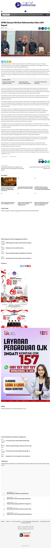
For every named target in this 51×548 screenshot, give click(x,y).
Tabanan (8, 502)
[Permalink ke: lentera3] (2, 28)
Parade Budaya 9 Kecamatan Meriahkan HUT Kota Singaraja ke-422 (39, 167)
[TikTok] (28, 266)
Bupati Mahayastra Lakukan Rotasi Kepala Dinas (18, 493)
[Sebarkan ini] (39, 28)
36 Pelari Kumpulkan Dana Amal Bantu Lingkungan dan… (14, 437)
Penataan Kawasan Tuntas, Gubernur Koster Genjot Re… (19, 258)
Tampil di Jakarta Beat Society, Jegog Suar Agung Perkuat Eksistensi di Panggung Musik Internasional (8, 188)
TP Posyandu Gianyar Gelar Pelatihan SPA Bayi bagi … (18, 440)
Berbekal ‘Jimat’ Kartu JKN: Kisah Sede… (15, 248)
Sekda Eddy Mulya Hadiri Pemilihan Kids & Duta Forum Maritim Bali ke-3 (25, 188)
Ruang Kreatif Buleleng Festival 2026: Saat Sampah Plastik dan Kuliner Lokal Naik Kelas (41, 204)
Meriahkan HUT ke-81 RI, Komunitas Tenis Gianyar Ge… (18, 456)
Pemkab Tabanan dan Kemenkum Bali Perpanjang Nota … (20, 514)
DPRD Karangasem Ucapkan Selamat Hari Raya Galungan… (19, 242)
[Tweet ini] (42, 28)
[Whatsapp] (7, 62)
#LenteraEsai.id (5, 156)
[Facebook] (2, 62)
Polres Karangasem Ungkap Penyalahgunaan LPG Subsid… (19, 253)
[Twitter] (5, 62)
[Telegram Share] (45, 28)
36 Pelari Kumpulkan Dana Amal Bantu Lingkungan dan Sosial (8, 203)
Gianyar (8, 492)
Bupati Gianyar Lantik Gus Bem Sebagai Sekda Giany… (19, 498)
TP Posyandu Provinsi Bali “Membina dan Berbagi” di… (18, 451)
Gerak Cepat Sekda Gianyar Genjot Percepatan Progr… (19, 509)
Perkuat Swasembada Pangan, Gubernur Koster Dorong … (19, 445)
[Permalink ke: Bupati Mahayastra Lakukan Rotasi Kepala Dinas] (25, 477)
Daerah (11, 492)
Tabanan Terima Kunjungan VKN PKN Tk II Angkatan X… (19, 503)
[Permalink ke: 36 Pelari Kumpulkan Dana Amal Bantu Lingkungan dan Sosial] (8, 197)
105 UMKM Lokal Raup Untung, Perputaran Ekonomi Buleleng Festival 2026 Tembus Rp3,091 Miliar (42, 188)
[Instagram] (25, 266)
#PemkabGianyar (13, 156)
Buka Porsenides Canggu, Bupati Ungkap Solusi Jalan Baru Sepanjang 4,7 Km (25, 204)
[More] (10, 62)
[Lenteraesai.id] (25, 11)
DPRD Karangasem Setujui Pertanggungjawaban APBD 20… (14, 239)
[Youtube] (30, 266)
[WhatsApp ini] (48, 28)
